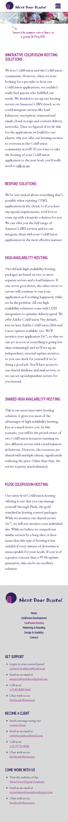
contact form (18, 725)
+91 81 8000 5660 (20, 689)
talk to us (23, 165)
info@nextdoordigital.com (26, 735)
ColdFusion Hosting (34, 623)
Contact (34, 637)
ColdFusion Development (34, 618)
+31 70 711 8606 (19, 746)
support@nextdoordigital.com (29, 679)
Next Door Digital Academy (27, 782)
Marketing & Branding (34, 627)
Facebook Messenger (22, 700)
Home (34, 613)
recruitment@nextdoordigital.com (31, 792)
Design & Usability (34, 632)
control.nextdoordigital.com (27, 668)
